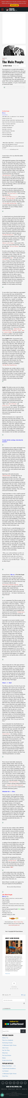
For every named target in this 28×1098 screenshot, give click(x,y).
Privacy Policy (11, 1089)
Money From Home (8, 1066)
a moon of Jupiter (8, 332)
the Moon (14, 330)
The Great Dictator (6, 1055)
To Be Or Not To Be (7, 1060)
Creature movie (21, 612)
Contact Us (24, 1089)
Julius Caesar (5, 1047)
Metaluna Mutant (6, 475)
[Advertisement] (14, 28)
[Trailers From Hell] (7, 9)
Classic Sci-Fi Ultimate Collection (10, 584)
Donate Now (14, 5)
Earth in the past (18, 329)
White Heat (5, 1053)
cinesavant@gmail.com (14, 925)
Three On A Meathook (7, 1040)
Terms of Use (4, 1089)
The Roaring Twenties (7, 1042)
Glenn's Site (7, 973)
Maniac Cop (5, 1037)
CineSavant (4, 58)
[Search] (23, 1031)
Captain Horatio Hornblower (9, 1068)
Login (24, 995)
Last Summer (5, 1071)
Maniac (4, 1058)
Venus (19, 330)
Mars (23, 330)
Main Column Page (18, 922)
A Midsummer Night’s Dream (9, 1045)
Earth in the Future (6, 330)
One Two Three (6, 1050)
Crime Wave (5, 1076)
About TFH (18, 1089)
